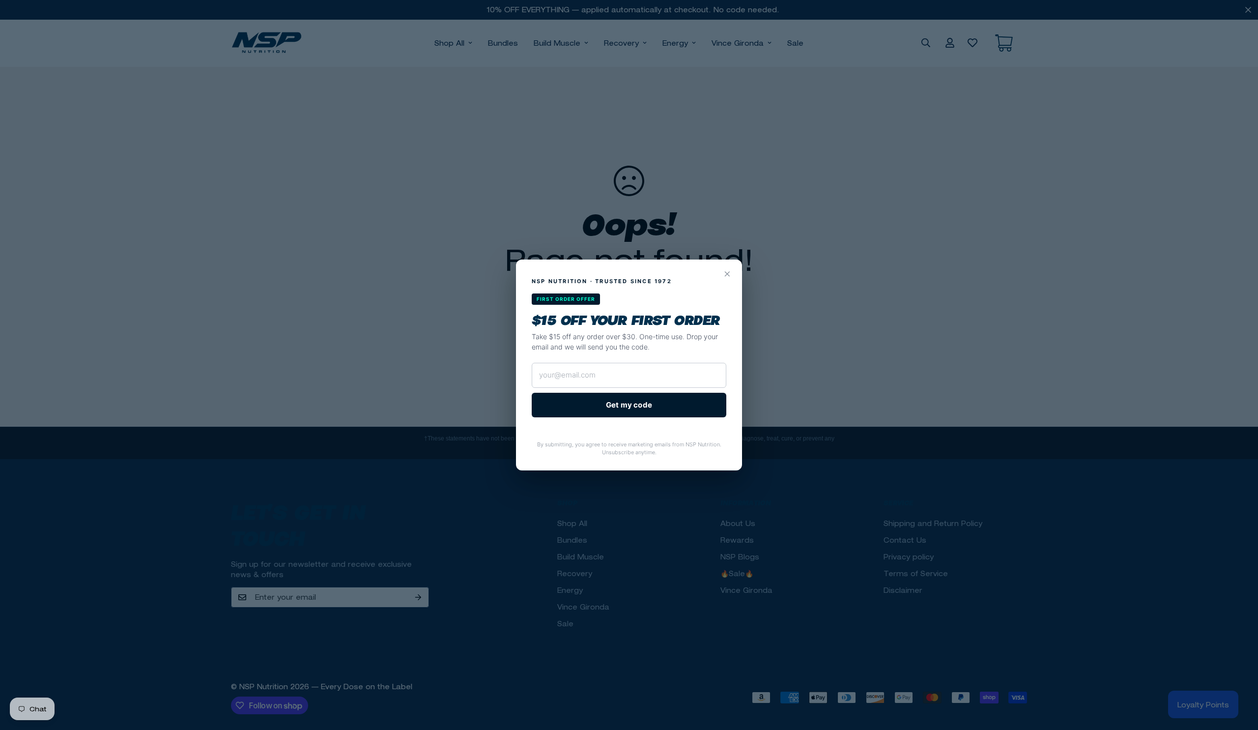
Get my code (629, 404)
